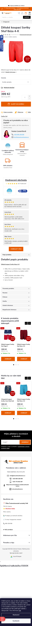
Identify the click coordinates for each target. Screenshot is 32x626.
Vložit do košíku (17, 104)
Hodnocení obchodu (16, 180)
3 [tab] (16, 364)
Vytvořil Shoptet (17, 556)
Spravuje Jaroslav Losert (16, 553)
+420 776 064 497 (17, 482)
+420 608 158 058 (19, 134)
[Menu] (29, 13)
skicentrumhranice (17, 489)
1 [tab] (13, 364)
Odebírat (25, 442)
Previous (26, 323)
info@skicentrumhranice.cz (21, 137)
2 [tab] (15, 364)
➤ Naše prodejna (8, 529)
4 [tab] (18, 364)
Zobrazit (8, 359)
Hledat (26, 17)
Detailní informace (10, 72)
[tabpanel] (8, 344)
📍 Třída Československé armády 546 (15, 503)
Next (29, 323)
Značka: (4, 116)
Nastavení (16, 615)
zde (20, 611)
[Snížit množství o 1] (29, 98)
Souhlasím (16, 621)
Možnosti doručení (9, 87)
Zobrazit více (16, 249)
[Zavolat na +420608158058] (19, 13)
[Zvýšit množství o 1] (29, 96)
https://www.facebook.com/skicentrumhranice (17, 485)
